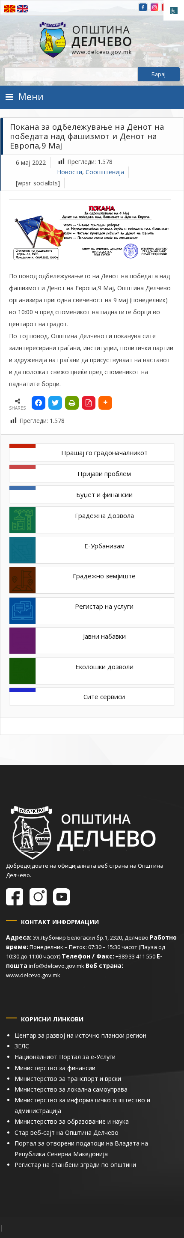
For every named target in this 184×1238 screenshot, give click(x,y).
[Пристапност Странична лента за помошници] (173, 10)
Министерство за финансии (55, 1068)
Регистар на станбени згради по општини (75, 1165)
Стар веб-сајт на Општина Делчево (67, 1132)
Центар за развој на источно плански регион (80, 1035)
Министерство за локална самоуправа (71, 1089)
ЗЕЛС (22, 1046)
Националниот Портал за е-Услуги (65, 1057)
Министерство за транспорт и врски (68, 1078)
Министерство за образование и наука (72, 1121)
